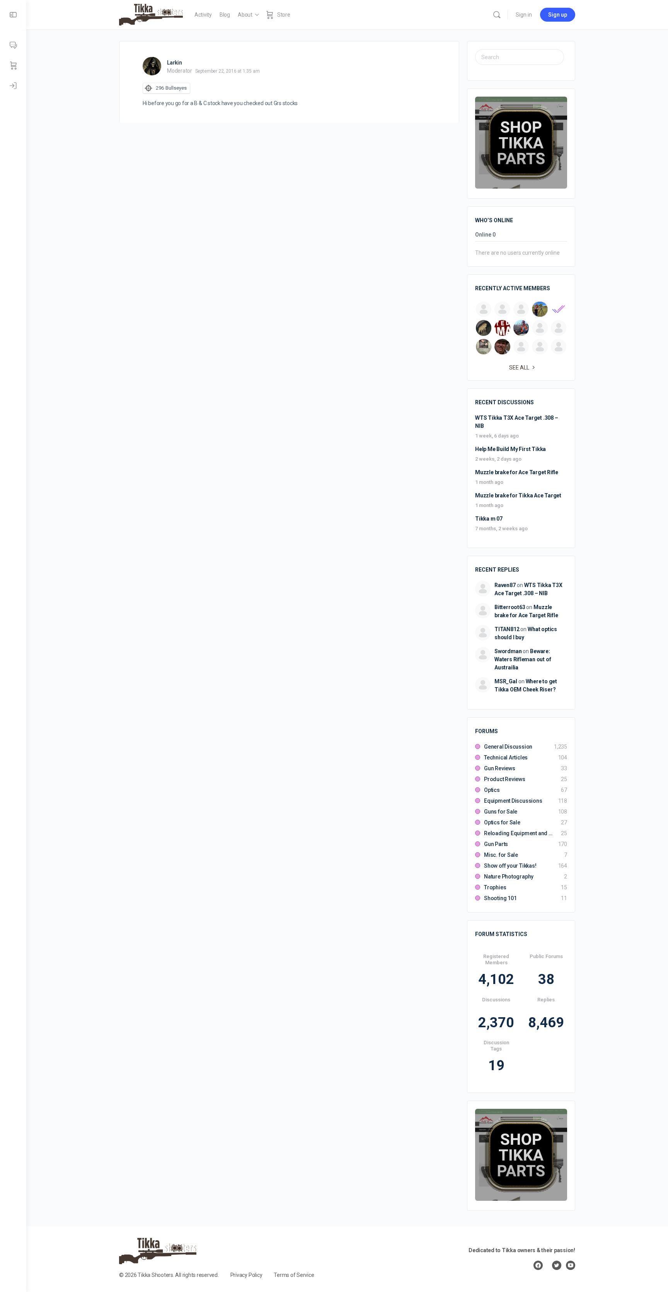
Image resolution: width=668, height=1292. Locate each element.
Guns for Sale (500, 812)
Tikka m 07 (489, 519)
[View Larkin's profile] (152, 66)
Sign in (524, 15)
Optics (492, 790)
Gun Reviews (499, 768)
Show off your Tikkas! (510, 866)
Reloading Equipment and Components (518, 833)
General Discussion (508, 747)
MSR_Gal (505, 681)
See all (519, 367)
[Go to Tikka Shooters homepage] (151, 14)
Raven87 (505, 585)
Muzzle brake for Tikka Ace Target (518, 495)
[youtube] (570, 1265)
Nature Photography (508, 876)
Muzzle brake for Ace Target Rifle (516, 472)
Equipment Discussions (513, 801)
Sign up (557, 15)
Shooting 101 (500, 898)
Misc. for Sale (501, 855)
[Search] (496, 14)
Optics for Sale (502, 822)
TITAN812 (506, 629)
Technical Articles (506, 757)
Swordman (507, 651)
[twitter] (556, 1265)
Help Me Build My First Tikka (510, 449)
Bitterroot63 (509, 607)
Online (485, 235)
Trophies (495, 887)
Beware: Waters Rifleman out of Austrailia (522, 659)
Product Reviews (504, 779)
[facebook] (538, 1265)
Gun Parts (496, 844)
